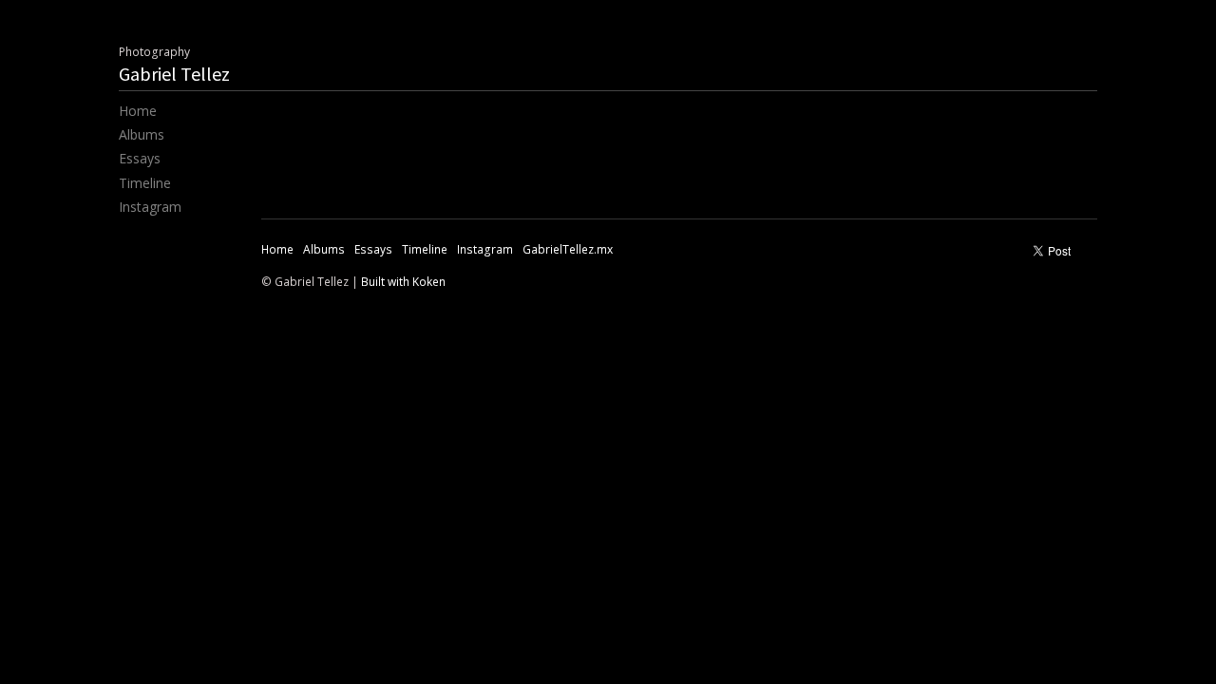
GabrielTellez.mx (567, 249)
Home (138, 111)
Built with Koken (403, 282)
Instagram (150, 207)
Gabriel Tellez (174, 74)
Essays (140, 158)
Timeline (145, 183)
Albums (141, 134)
